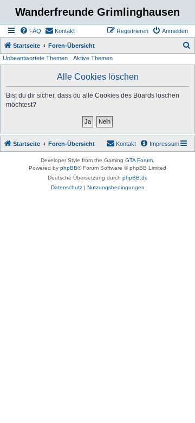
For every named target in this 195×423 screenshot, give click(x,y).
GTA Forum (139, 160)
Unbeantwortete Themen (35, 58)
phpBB (68, 168)
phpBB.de (135, 178)
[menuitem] (30, 30)
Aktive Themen (93, 58)
